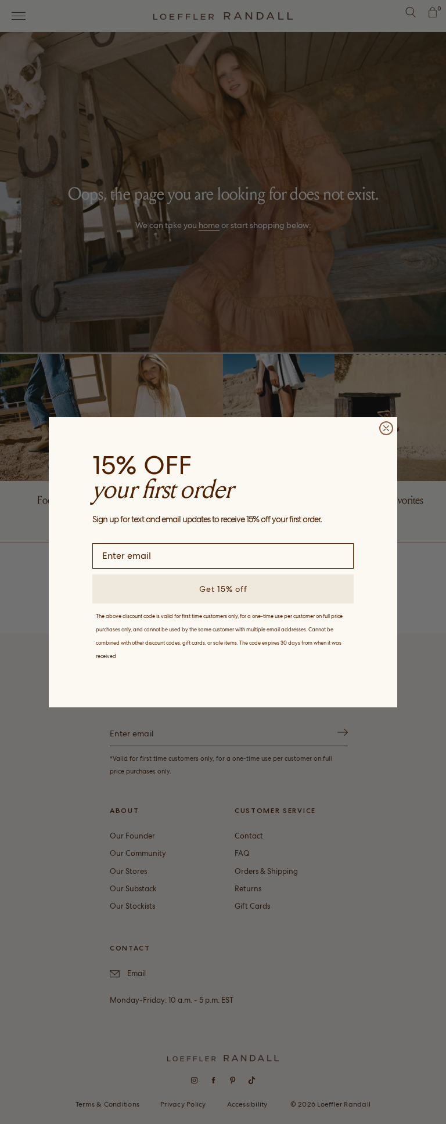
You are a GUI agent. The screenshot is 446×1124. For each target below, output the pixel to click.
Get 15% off (223, 589)
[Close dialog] (386, 428)
